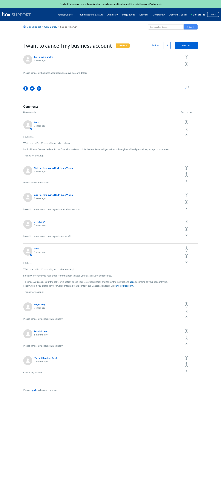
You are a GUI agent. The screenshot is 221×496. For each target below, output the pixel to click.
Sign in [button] (213, 14)
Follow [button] (155, 45)
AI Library (112, 14)
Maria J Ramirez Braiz (46, 358)
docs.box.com (109, 3)
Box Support (34, 26)
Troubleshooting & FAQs (90, 14)
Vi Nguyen (39, 221)
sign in (34, 390)
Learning (143, 14)
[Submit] (191, 26)
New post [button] (186, 45)
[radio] (186, 57)
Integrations (128, 14)
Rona (37, 122)
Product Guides (65, 14)
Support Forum (68, 26)
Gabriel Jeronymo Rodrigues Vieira (53, 168)
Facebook (25, 88)
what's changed (153, 3)
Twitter (32, 88)
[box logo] (16, 14)
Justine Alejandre (43, 56)
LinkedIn (39, 88)
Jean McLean (41, 331)
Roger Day (40, 304)
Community (159, 14)
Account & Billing (178, 14)
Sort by (185, 112)
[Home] (16, 14)
